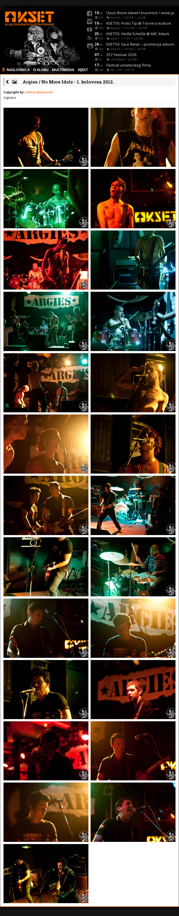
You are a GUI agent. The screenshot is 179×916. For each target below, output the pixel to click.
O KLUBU (40, 69)
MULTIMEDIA (63, 69)
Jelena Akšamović (39, 92)
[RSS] (89, 37)
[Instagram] (89, 21)
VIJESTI (83, 69)
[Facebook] (89, 13)
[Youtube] (89, 29)
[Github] (89, 45)
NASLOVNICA (18, 69)
